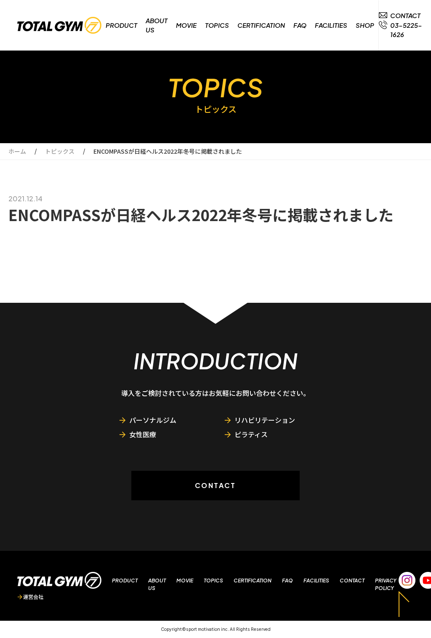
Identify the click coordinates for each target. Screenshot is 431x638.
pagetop (404, 604)
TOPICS (217, 25)
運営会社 (33, 596)
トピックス (59, 151)
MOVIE (186, 25)
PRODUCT (121, 25)
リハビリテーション (264, 420)
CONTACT (215, 485)
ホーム (17, 151)
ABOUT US (157, 25)
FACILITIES (331, 25)
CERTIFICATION (261, 25)
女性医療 (142, 434)
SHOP (365, 25)
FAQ (299, 25)
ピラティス (251, 434)
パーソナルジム (152, 420)
